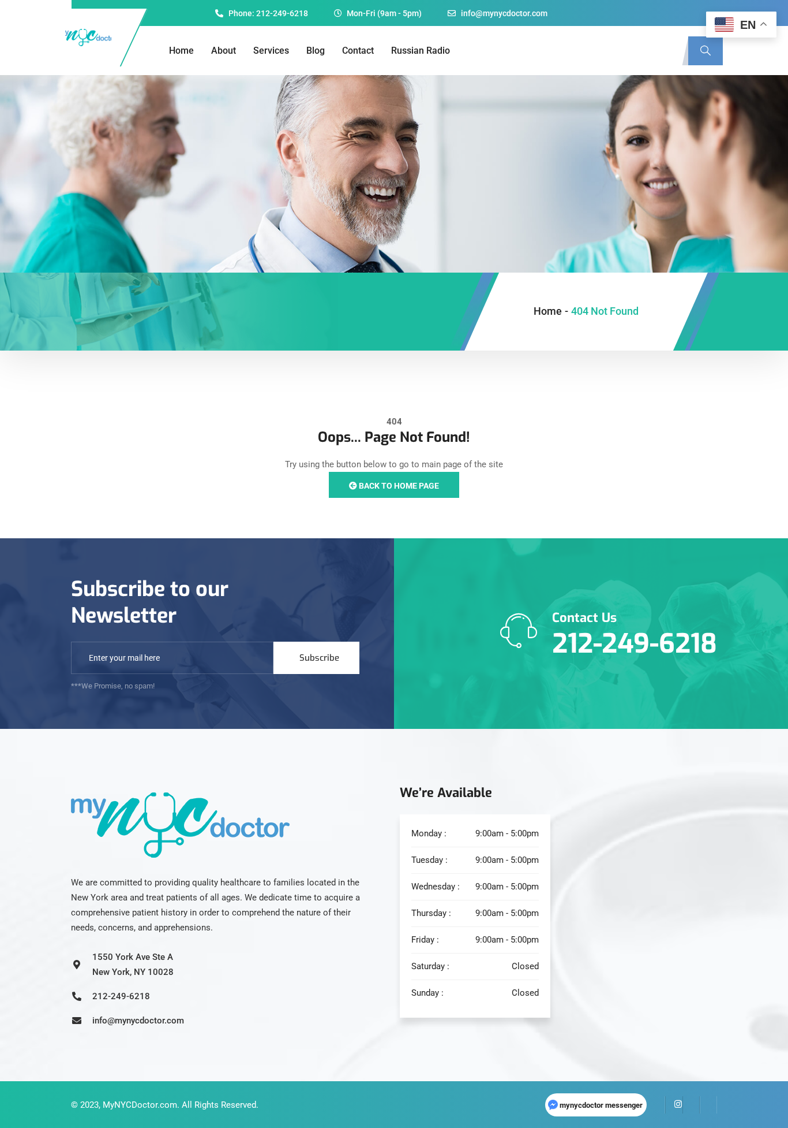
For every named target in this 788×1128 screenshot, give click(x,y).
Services (271, 50)
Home (181, 50)
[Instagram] (673, 1105)
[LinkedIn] (708, 1105)
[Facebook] (656, 1105)
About (223, 50)
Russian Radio (420, 50)
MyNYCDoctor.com (140, 1105)
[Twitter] (691, 1105)
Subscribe (319, 658)
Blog (315, 50)
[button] (705, 50)
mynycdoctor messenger (601, 1105)
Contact (358, 50)
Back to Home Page (398, 485)
